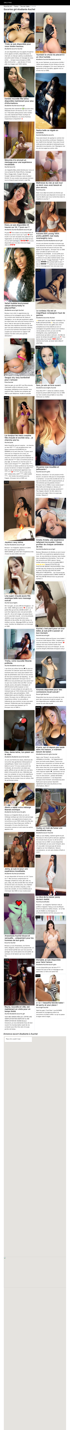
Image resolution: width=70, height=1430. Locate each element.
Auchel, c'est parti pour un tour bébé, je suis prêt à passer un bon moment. (50, 630)
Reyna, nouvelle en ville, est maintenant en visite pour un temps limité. (17, 1009)
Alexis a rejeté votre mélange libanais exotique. (18, 808)
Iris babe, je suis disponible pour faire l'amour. (48, 961)
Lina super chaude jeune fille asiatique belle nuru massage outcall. (18, 598)
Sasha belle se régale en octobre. (47, 131)
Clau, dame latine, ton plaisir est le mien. (19, 753)
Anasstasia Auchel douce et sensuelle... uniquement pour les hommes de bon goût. (19, 938)
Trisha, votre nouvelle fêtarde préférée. (18, 662)
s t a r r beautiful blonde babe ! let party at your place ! (50, 1004)
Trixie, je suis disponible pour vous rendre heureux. (18, 45)
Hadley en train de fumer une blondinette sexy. (49, 829)
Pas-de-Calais (25, 6)
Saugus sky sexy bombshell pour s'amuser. (17, 378)
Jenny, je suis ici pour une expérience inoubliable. (16, 870)
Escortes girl (8, 6)
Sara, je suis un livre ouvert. (48, 385)
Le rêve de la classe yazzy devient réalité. (48, 898)
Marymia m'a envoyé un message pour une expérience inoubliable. (18, 162)
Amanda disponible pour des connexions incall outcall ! (49, 690)
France (16, 6)
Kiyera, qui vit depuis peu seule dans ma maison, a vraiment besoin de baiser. (50, 749)
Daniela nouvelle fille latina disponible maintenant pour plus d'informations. (19, 101)
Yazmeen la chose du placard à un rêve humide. (50, 56)
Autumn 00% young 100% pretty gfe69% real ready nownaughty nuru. (47, 235)
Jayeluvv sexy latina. (14, 542)
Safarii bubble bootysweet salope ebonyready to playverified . (17, 305)
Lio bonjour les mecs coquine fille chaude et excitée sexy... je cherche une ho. (19, 437)
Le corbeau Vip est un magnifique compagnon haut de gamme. (50, 313)
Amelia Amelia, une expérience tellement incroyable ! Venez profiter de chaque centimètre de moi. (50, 543)
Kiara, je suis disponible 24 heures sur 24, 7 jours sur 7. (17, 226)
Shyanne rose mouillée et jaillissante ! (47, 468)
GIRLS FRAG (8, 2)
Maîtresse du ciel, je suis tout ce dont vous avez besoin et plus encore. (49, 185)
